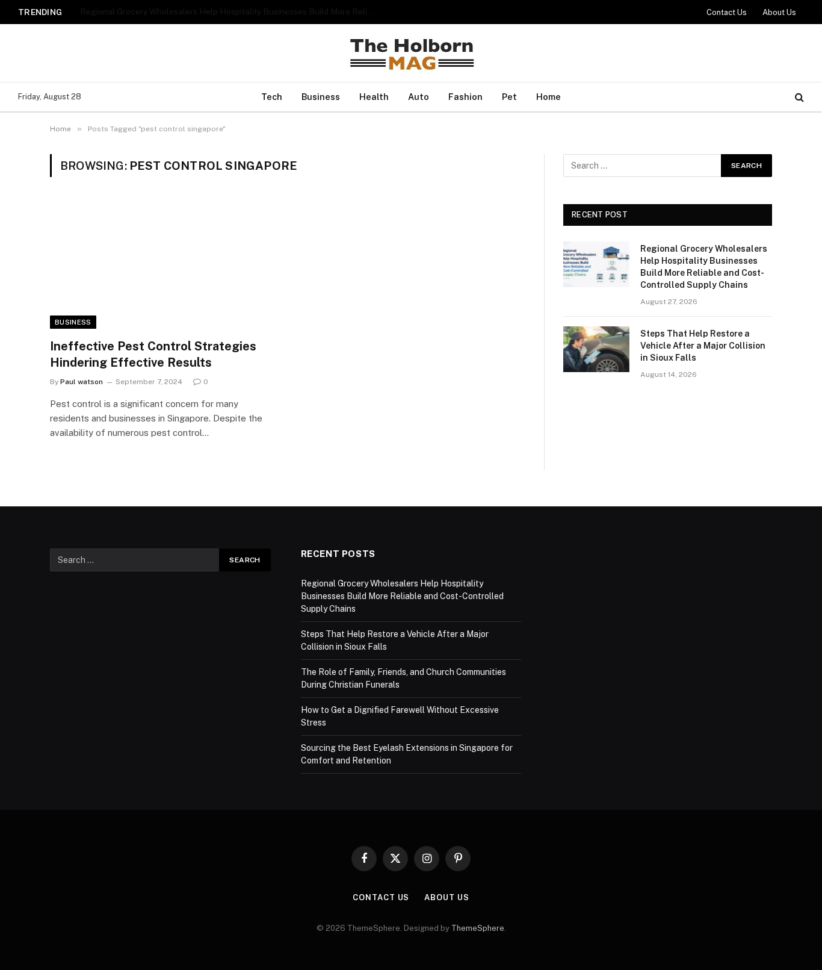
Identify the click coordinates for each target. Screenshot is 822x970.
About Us (779, 12)
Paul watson (81, 382)
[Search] (798, 97)
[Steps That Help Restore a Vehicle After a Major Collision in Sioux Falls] (596, 349)
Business (320, 97)
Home (548, 97)
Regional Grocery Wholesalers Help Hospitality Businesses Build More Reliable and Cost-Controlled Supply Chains (703, 267)
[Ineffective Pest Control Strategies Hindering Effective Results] (163, 265)
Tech (271, 97)
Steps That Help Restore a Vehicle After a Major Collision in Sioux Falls (215, 11)
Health (374, 97)
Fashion (465, 97)
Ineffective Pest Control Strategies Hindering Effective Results (153, 354)
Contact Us (726, 12)
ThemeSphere (477, 928)
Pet (509, 97)
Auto (418, 97)
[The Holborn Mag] (411, 53)
